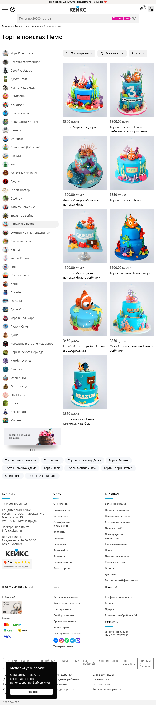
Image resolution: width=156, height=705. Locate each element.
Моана (15, 250)
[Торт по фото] (134, 18)
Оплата (109, 568)
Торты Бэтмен (119, 460)
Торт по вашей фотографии (121, 580)
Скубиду (16, 198)
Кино (14, 284)
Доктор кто (18, 412)
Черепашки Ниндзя (24, 122)
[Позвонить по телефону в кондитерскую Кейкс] (151, 9)
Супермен (18, 139)
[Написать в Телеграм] (72, 641)
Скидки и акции (115, 562)
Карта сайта (60, 550)
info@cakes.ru (12, 531)
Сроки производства (117, 522)
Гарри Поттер (20, 190)
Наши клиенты (62, 562)
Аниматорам (61, 627)
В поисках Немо (22, 224)
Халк (14, 164)
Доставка (110, 574)
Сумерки (17, 369)
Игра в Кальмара (23, 318)
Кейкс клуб (8, 604)
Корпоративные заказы (67, 633)
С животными (57, 684)
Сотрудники (60, 516)
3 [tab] (34, 450)
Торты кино (52, 460)
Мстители (17, 104)
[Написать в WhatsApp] (67, 641)
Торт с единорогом (61, 689)
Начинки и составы (117, 510)
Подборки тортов (63, 615)
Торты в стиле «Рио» (81, 468)
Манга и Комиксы (23, 87)
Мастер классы (62, 609)
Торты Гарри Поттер (118, 468)
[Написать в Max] (77, 641)
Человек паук (20, 113)
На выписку (101, 679)
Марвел (16, 420)
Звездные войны (22, 215)
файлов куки (41, 682)
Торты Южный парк (42, 476)
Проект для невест (64, 621)
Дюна (14, 335)
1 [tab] (30, 450)
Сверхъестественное (25, 62)
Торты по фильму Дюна (84, 460)
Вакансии (59, 532)
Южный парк (20, 275)
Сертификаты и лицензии (61, 523)
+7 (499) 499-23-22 (14, 504)
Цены (108, 550)
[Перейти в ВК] (56, 641)
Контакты (59, 556)
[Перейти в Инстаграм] (61, 641)
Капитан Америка (23, 207)
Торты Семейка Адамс (20, 468)
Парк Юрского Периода (27, 352)
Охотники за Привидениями (30, 232)
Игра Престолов (22, 53)
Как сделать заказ (116, 544)
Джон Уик (17, 309)
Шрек (14, 403)
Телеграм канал (63, 646)
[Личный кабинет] (12, 9)
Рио (13, 267)
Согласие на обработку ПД (121, 615)
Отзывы (113, 528)
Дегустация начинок (117, 516)
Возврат (110, 603)
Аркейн (16, 292)
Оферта (109, 609)
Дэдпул (16, 181)
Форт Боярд (19, 386)
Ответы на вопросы (117, 556)
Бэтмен (16, 130)
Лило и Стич (19, 326)
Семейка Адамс (21, 70)
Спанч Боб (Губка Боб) (26, 147)
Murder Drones (21, 360)
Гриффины (18, 395)
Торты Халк (52, 468)
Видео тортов (61, 568)
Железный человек (24, 173)
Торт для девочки (60, 674)
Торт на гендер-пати (107, 689)
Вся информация (115, 503)
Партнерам (60, 544)
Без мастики (101, 684)
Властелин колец (22, 241)
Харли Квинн (20, 258)
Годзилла (17, 301)
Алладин (17, 156)
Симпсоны (18, 96)
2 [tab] (32, 450)
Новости (58, 538)
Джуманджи (19, 79)
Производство (61, 510)
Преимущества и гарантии (114, 536)
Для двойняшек (103, 674)
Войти (6, 618)
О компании (60, 503)
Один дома (18, 378)
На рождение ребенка (63, 679)
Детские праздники (65, 597)
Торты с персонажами (20, 460)
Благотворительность (66, 603)
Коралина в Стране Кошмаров (32, 343)
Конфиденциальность (118, 597)
